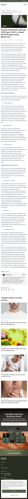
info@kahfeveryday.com (8, 479)
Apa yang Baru (8, 10)
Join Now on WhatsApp (14, 453)
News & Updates (4, 467)
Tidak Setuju (13, 495)
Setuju (14, 491)
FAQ (2, 465)
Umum (14, 10)
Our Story (3, 462)
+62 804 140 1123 (7, 475)
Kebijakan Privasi (5, 487)
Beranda (2, 10)
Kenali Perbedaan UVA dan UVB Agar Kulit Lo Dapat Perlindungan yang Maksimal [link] (11, 12)
